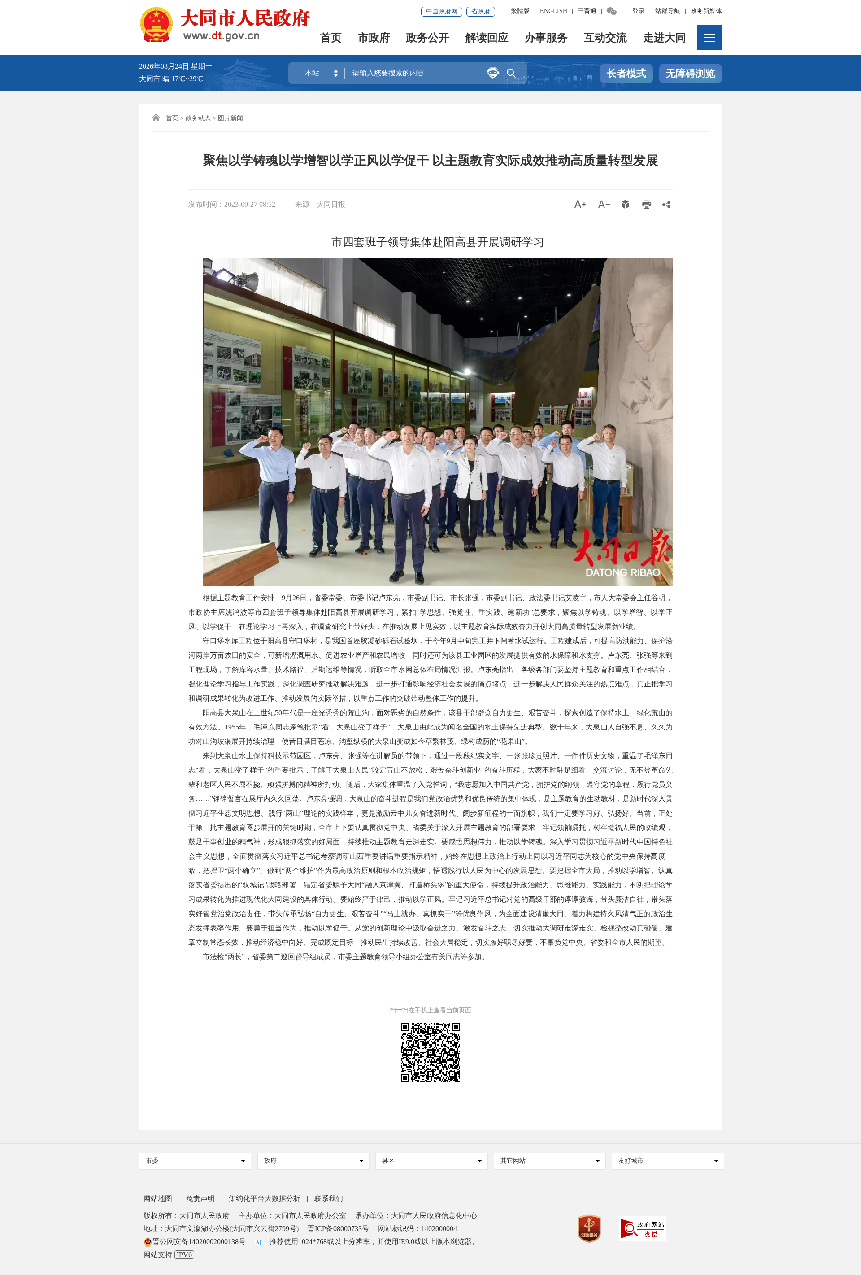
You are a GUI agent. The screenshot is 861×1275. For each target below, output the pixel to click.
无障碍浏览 (690, 73)
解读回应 (487, 38)
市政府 (374, 38)
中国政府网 (441, 11)
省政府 (480, 11)
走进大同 (664, 38)
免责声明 (200, 1198)
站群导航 (667, 11)
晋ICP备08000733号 (338, 1228)
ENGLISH (553, 11)
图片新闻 (230, 118)
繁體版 (520, 11)
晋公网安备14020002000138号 (199, 1241)
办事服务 (546, 38)
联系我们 (328, 1198)
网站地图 (158, 1198)
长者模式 (626, 73)
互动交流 (605, 38)
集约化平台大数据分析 (264, 1198)
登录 (638, 11)
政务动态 (198, 118)
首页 (331, 38)
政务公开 (427, 38)
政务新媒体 (706, 11)
